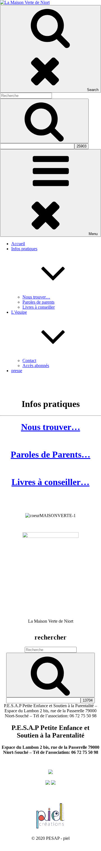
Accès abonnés (35, 365)
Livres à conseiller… (50, 482)
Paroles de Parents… (50, 454)
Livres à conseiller (38, 307)
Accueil (18, 243)
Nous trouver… (36, 297)
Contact (29, 360)
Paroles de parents (38, 302)
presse (16, 370)
